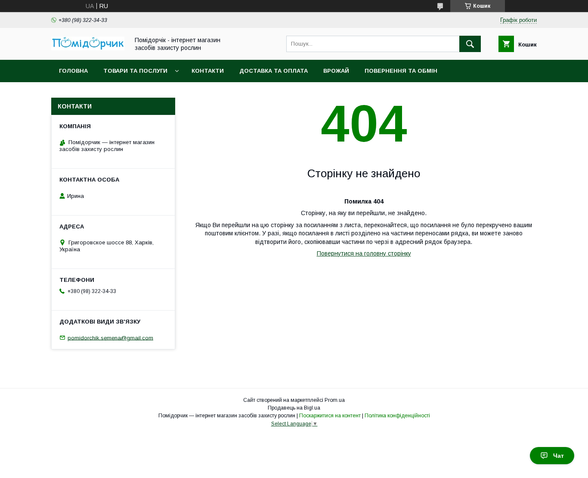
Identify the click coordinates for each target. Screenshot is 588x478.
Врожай (336, 71)
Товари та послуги (135, 71)
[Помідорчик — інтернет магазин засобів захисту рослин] (87, 48)
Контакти (208, 71)
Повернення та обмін (401, 71)
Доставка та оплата (273, 71)
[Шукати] (470, 44)
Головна (73, 71)
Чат (558, 455)
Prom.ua (335, 400)
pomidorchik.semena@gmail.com (110, 337)
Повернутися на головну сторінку (364, 253)
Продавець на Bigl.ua (294, 408)
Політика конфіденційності (397, 416)
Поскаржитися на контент (330, 416)
